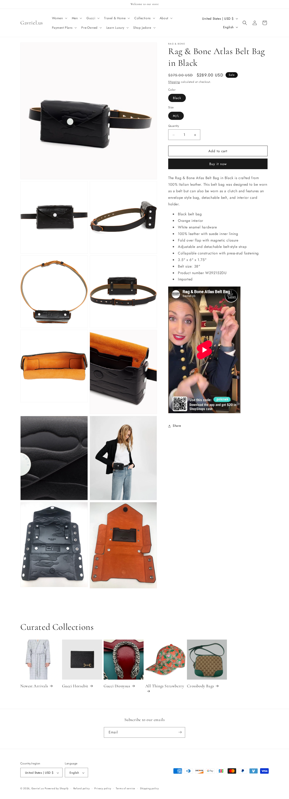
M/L (176, 116)
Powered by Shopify (57, 788)
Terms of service (125, 788)
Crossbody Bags (200, 685)
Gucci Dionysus (117, 685)
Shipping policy (149, 788)
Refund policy (81, 788)
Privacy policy (102, 788)
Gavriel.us (37, 788)
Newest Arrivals (34, 685)
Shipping (174, 82)
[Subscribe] (180, 732)
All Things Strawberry (164, 685)
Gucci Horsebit (75, 685)
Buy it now (218, 164)
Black (177, 98)
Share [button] (177, 426)
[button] (59, 18)
